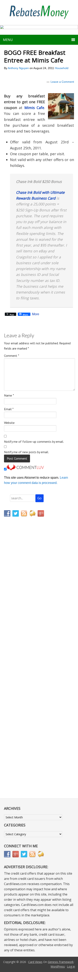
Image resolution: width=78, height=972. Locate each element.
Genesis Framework (61, 962)
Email (9, 409)
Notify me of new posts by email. (26, 452)
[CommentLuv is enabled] (25, 469)
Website (9, 423)
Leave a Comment (62, 81)
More (35, 314)
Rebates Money (39, 12)
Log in (71, 966)
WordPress (58, 966)
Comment (11, 356)
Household (61, 68)
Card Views (35, 962)
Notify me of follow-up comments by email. (34, 442)
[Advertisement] (23, 604)
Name (9, 395)
